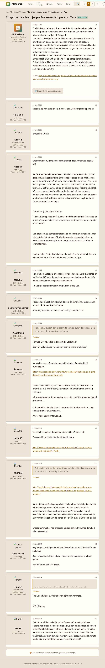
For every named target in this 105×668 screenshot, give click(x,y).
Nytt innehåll (40, 4)
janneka (18, 369)
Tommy (18, 587)
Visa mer (36, 337)
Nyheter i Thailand (18, 12)
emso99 (18, 438)
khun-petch (18, 553)
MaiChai (18, 280)
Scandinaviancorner (18, 308)
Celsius (18, 166)
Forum (30, 4)
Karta (68, 4)
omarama (18, 114)
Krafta (18, 628)
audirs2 (18, 139)
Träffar (59, 4)
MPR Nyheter (18, 34)
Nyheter (49, 4)
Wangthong (18, 333)
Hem (7, 12)
